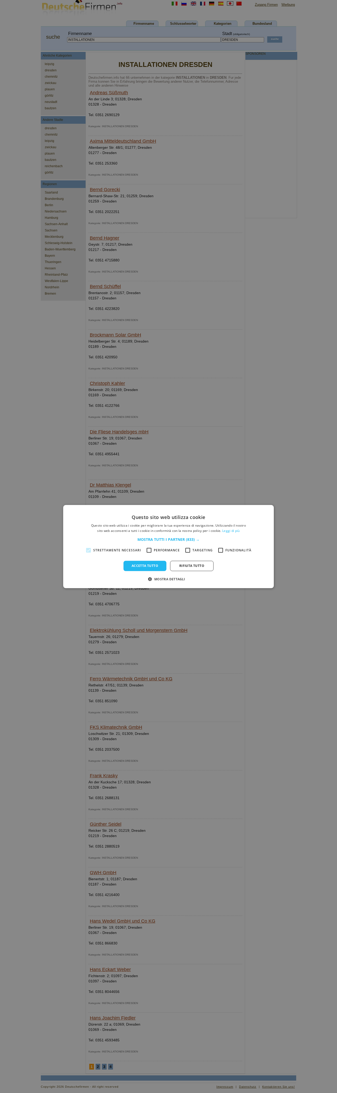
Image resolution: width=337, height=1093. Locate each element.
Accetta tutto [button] (145, 565)
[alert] (168, 546)
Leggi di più (231, 530)
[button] (168, 539)
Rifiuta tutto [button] (191, 565)
